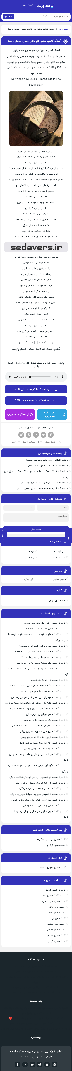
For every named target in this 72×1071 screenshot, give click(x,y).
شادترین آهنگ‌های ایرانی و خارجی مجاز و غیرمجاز (36, 1023)
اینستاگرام (47, 1064)
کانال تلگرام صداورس (50, 414)
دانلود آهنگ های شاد (53, 895)
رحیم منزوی (59, 579)
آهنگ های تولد (57, 912)
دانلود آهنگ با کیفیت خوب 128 (34, 401)
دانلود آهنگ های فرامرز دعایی (36, 1013)
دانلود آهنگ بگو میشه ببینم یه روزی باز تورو (40, 663)
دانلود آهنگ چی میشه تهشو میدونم (48, 466)
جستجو (8, 16)
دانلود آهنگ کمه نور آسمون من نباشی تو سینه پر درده (35, 703)
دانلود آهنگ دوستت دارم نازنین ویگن (44, 748)
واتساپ (28, 435)
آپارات (54, 1064)
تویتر (43, 435)
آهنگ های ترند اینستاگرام (51, 839)
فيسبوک (17, 1064)
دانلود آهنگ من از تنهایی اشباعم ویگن (44, 805)
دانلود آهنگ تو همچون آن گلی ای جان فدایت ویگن (37, 777)
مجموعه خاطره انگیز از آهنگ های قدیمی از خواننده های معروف (36, 1029)
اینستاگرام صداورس (18, 414)
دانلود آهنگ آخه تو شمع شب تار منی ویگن (41, 743)
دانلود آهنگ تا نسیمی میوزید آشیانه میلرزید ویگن (37, 794)
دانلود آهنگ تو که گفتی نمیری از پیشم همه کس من (36, 708)
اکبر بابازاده (28, 579)
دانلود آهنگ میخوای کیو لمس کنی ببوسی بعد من (38, 697)
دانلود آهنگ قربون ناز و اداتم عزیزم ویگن (42, 737)
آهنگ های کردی (56, 941)
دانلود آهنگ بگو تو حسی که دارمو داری (44, 720)
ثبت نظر (36, 529)
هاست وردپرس (57, 600)
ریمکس (29, 558)
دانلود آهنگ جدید (55, 890)
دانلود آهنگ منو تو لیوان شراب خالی (45, 714)
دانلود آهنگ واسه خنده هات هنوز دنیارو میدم (42, 488)
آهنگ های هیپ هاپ (53, 901)
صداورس (63, 29)
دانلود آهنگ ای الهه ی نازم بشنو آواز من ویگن (40, 783)
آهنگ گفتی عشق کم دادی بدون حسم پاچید (34, 41)
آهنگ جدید (26, 5)
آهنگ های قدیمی (55, 935)
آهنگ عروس (58, 918)
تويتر (32, 1064)
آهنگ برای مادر (57, 907)
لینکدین (36, 435)
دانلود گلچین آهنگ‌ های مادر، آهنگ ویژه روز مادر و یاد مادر (36, 1008)
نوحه (31, 551)
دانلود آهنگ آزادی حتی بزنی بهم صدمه (47, 460)
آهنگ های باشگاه (56, 924)
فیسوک (51, 435)
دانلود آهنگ (51, 441)
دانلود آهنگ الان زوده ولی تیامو (48, 680)
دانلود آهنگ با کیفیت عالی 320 (34, 389)
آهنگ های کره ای (56, 845)
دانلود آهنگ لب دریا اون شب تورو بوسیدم (44, 483)
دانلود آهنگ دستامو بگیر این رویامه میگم (42, 657)
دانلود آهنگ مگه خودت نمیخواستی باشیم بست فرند (36, 686)
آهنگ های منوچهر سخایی (51, 867)
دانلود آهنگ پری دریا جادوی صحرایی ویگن (42, 731)
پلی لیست (59, 551)
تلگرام (21, 435)
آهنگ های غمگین (55, 930)
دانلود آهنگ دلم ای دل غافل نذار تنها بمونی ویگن (38, 800)
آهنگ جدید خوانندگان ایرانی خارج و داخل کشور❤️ (36, 1018)
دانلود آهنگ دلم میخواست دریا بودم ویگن (42, 788)
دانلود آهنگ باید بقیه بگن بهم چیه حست (42, 691)
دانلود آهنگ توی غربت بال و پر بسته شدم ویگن (38, 726)
